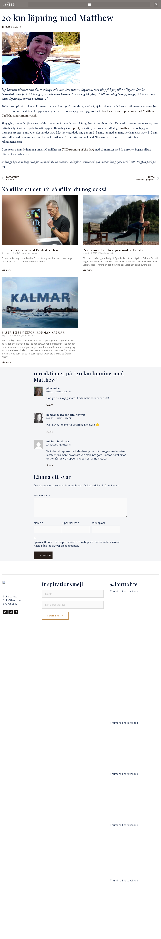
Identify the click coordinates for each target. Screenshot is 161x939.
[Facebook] (5, 612)
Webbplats (98, 523)
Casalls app (125, 128)
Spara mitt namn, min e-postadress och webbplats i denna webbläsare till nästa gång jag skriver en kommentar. (77, 543)
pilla (49, 388)
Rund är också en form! (60, 415)
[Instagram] (10, 612)
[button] (89, 4)
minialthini (53, 441)
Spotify (76, 128)
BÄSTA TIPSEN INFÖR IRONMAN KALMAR (33, 332)
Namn (38, 523)
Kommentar (42, 495)
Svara (49, 405)
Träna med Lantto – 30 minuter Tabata (113, 250)
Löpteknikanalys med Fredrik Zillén (30, 250)
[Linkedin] (16, 612)
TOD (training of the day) (78, 149)
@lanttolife (124, 584)
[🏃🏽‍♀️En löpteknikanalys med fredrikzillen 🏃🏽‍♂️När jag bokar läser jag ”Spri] (133, 657)
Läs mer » (6, 270)
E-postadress (70, 523)
